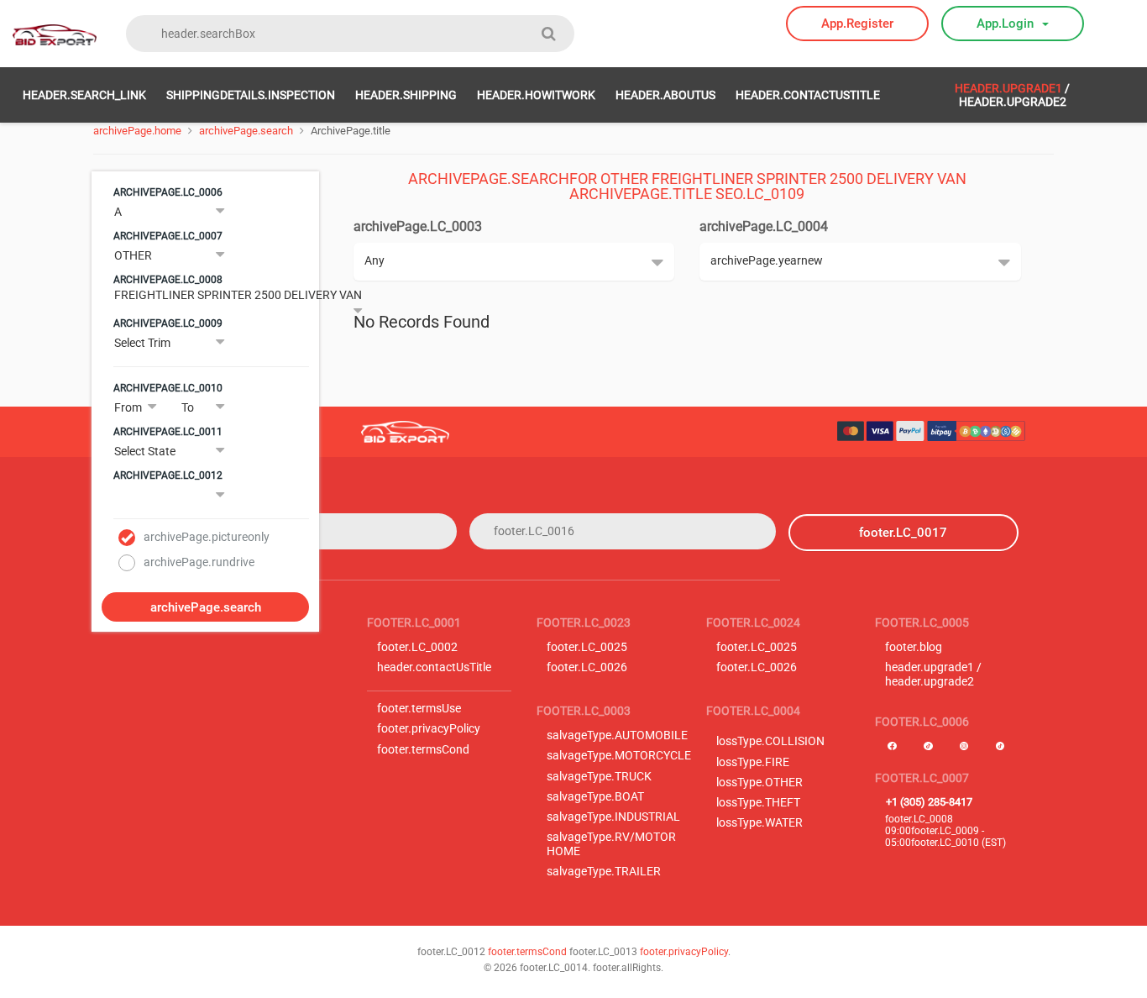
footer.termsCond (423, 750)
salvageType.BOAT (595, 797)
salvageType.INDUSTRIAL (613, 817)
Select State (144, 451)
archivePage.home (137, 130)
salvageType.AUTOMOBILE (617, 735)
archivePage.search (246, 130)
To (187, 407)
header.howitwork (536, 95)
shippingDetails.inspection (250, 95)
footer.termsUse (419, 708)
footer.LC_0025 (587, 647)
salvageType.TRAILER (604, 871)
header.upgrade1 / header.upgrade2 (933, 674)
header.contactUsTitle (808, 95)
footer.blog (913, 647)
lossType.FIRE (752, 762)
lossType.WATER (759, 823)
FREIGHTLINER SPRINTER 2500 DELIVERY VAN (238, 295)
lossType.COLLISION (770, 741)
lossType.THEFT (758, 803)
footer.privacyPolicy (428, 729)
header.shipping (406, 95)
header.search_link (84, 95)
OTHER (133, 255)
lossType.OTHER (759, 782)
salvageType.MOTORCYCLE (619, 755)
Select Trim (142, 342)
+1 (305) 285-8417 (929, 802)
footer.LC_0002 (417, 647)
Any (374, 260)
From (128, 407)
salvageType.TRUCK (599, 777)
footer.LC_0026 (587, 667)
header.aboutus (665, 95)
